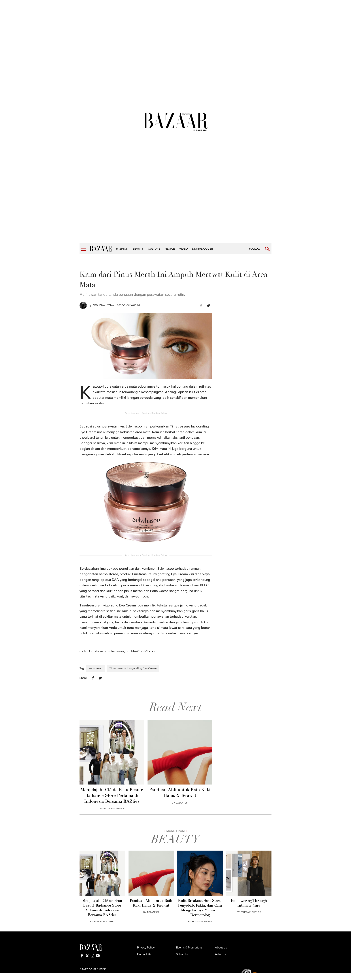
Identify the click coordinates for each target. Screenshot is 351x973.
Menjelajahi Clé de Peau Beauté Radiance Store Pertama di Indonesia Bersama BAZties (111, 796)
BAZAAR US (182, 803)
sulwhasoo (95, 668)
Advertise (221, 954)
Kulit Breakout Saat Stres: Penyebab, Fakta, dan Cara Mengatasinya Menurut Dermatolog (200, 908)
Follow (254, 249)
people (170, 249)
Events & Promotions (189, 947)
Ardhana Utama (103, 305)
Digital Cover (202, 249)
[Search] (267, 249)
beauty (138, 249)
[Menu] (83, 248)
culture (154, 249)
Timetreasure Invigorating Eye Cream (133, 668)
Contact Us (144, 954)
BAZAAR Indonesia (113, 808)
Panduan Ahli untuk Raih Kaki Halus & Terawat (179, 793)
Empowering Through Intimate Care (249, 903)
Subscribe (182, 954)
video (183, 249)
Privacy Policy (146, 947)
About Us (221, 947)
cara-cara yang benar (193, 628)
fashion (122, 249)
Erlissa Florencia (251, 912)
